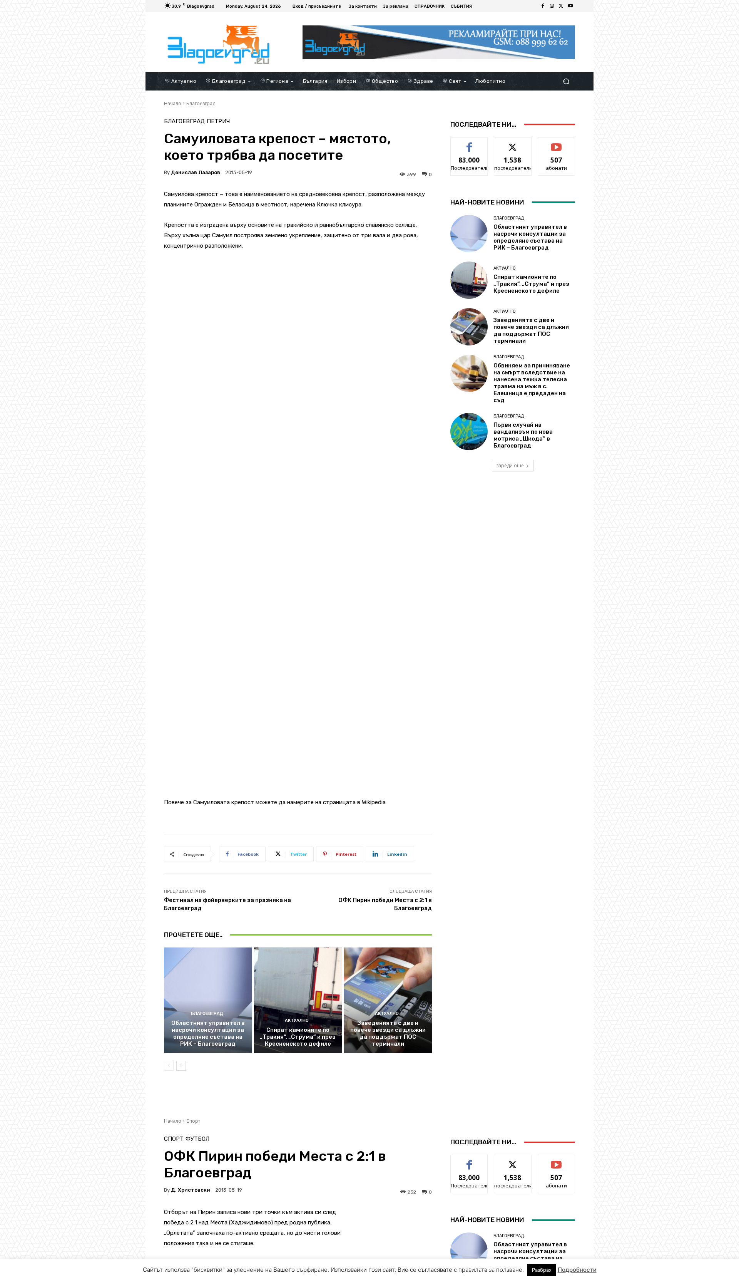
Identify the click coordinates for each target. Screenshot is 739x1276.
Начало (172, 103)
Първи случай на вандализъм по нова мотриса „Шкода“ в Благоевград (523, 435)
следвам (513, 143)
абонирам (556, 143)
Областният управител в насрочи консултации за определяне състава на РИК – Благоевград (208, 1033)
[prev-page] (169, 1066)
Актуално (297, 1020)
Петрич (218, 121)
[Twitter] (561, 6)
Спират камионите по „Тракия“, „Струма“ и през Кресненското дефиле (298, 1036)
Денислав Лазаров (195, 172)
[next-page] (181, 1066)
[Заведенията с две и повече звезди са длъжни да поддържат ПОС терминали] (388, 1000)
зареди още (510, 465)
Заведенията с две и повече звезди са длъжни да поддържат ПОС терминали (388, 1033)
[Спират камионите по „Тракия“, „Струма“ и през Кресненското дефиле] (298, 1000)
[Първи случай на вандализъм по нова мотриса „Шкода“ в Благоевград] (469, 431)
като (469, 143)
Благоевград (200, 103)
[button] (566, 81)
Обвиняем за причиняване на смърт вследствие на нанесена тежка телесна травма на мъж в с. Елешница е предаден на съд (531, 383)
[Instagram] (552, 6)
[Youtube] (570, 6)
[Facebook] (542, 6)
